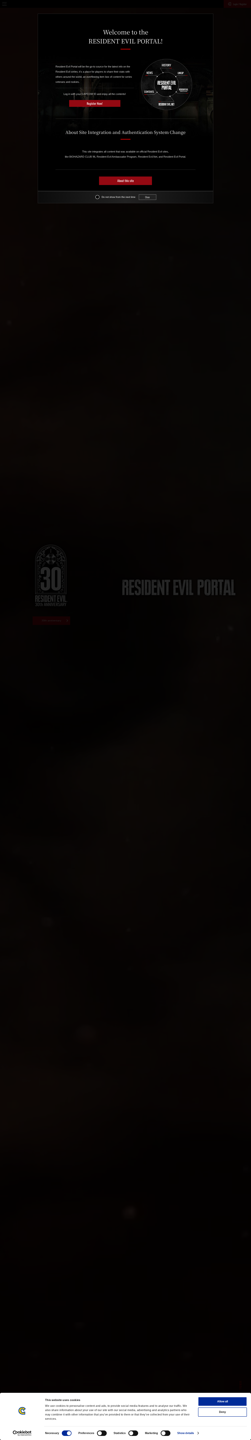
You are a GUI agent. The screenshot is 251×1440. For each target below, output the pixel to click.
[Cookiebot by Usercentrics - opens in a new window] (22, 1433)
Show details (185, 1433)
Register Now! (95, 103)
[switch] (102, 1433)
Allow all (222, 1401)
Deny (222, 1412)
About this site (125, 180)
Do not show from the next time (118, 197)
